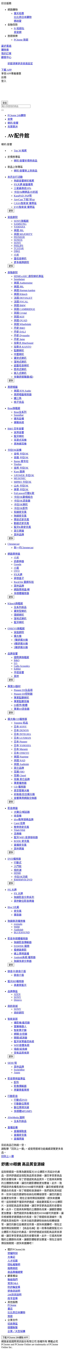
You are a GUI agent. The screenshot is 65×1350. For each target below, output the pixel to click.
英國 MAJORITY (23, 234)
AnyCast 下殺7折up (24, 199)
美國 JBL (19, 230)
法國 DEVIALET (23, 298)
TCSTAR (19, 248)
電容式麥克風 (21, 519)
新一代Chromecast (23, 547)
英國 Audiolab (21, 764)
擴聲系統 (19, 422)
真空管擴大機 (21, 790)
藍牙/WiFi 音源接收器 (26, 837)
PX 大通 (12, 889)
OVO (17, 571)
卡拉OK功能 (21, 876)
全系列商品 (20, 607)
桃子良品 (19, 402)
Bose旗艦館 (14, 408)
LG (15, 663)
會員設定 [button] (28, 63)
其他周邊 (19, 848)
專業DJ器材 (14, 686)
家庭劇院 (13, 217)
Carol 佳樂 (19, 823)
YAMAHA (19, 226)
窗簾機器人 (20, 1026)
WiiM (17, 926)
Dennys (18, 1000)
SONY (17, 242)
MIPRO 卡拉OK (22, 482)
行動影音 (13, 1096)
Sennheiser (19, 279)
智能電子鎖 (20, 1030)
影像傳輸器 (20, 1086)
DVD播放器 (14, 858)
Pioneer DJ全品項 (23, 690)
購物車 (5, 49)
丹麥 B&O (19, 328)
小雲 (16, 568)
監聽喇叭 (19, 350)
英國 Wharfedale (22, 324)
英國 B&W (20, 305)
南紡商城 (13, 1006)
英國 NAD (19, 760)
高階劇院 (13, 272)
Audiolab (18, 929)
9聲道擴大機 (21, 643)
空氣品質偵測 (21, 1052)
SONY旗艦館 (21, 221)
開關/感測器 (20, 1037)
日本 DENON (21, 730)
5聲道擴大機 (21, 647)
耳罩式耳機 (20, 440)
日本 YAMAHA (22, 745)
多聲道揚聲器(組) (23, 376)
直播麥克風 (20, 845)
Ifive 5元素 (13, 907)
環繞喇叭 (19, 614)
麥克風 (17, 911)
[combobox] (32, 106)
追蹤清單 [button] (13, 63)
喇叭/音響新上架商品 (25, 170)
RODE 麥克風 (21, 841)
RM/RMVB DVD (23, 879)
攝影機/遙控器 (22, 1022)
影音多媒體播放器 (18, 938)
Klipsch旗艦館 (15, 603)
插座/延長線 (20, 1049)
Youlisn (17, 464)
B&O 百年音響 (16, 428)
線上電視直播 (21, 953)
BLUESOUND (22, 932)
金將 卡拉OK (21, 468)
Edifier (17, 668)
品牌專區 (13, 991)
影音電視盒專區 (16, 1078)
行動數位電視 (21, 1103)
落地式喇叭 (20, 361)
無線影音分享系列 (24, 897)
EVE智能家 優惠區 (24, 207)
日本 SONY (20, 726)
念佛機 (17, 833)
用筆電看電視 (21, 1090)
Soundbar (19, 415)
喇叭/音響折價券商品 (25, 160)
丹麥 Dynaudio (22, 335)
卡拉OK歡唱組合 (23, 497)
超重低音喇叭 (21, 365)
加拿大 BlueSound (23, 343)
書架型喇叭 (20, 611)
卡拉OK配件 (21, 508)
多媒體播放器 (21, 593)
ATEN (17, 994)
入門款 (17, 866)
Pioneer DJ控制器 (23, 694)
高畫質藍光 (20, 985)
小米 (16, 254)
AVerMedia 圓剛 (16, 1117)
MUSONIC (20, 478)
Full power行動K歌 (24, 493)
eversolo (18, 924)
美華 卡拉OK (21, 489)
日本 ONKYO (21, 753)
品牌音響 (13, 653)
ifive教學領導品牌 (23, 819)
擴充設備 (19, 418)
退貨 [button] (20, 63)
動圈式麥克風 (21, 523)
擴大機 (17, 636)
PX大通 (18, 574)
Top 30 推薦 (20, 150)
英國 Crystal (20, 313)
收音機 (17, 815)
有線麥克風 (20, 512)
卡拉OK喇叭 (21, 504)
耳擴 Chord (20, 775)
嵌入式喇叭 (20, 373)
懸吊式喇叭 (20, 369)
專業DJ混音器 (21, 709)
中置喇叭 (19, 354)
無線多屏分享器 (23, 961)
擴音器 (17, 914)
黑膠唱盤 (13, 387)
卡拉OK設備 (14, 450)
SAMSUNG (20, 224)
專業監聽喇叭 (21, 697)
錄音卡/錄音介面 (17, 971)
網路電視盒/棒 (22, 589)
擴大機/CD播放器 (17, 719)
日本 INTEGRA (22, 734)
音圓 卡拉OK (21, 457)
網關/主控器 (20, 1034)
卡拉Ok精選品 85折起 (26, 192)
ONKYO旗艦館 (16, 628)
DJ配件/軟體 (20, 705)
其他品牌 (19, 534)
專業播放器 (20, 783)
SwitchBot (19, 1069)
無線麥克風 (20, 515)
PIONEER (19, 237)
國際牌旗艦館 (21, 657)
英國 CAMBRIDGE (24, 309)
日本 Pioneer (20, 741)
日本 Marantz (21, 749)
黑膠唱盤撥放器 (23, 394)
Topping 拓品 (21, 723)
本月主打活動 (15, 177)
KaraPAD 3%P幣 (23, 195)
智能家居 (13, 1019)
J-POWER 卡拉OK (24, 475)
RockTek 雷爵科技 (24, 582)
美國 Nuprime (21, 756)
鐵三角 (17, 398)
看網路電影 (20, 950)
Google (17, 564)
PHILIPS (18, 245)
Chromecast (13, 544)
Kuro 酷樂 (19, 471)
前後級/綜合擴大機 (24, 794)
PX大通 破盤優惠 (23, 184)
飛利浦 (17, 870)
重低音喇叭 (20, 258)
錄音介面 (19, 975)
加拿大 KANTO (22, 346)
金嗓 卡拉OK (21, 453)
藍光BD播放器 (16, 981)
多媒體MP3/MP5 (23, 1111)
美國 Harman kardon (24, 290)
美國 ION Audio (22, 390)
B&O (16, 660)
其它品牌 (19, 768)
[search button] (2, 110)
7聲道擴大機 (21, 640)
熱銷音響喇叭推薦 (24, 180)
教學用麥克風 (21, 827)
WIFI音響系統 (21, 1045)
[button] (32, 21)
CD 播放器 (20, 786)
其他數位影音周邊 (24, 901)
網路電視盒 (14, 554)
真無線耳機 (20, 443)
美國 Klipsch (20, 294)
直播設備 (13, 1127)
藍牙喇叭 (19, 436)
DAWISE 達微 (21, 946)
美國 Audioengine (23, 282)
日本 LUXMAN (22, 738)
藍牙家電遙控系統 (24, 1041)
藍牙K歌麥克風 (22, 527)
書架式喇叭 (20, 358)
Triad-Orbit (19, 830)
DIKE (17, 251)
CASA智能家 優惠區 (25, 203)
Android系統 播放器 (24, 957)
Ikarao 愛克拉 (21, 461)
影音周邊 (13, 808)
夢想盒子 (19, 578)
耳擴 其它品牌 (22, 779)
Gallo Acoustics (22, 666)
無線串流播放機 (16, 921)
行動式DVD (20, 1100)
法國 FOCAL (21, 301)
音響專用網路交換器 (25, 798)
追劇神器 (19, 561)
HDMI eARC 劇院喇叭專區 (29, 276)
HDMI (17, 873)
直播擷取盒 (20, 1131)
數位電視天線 (21, 1107)
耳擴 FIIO (19, 771)
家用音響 (19, 432)
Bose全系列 (20, 412)
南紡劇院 (19, 1012)
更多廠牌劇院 (21, 262)
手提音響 (19, 672)
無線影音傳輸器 (23, 942)
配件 (16, 1082)
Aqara (17, 1072)
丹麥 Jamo (19, 339)
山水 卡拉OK (21, 485)
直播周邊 (19, 1138)
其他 (16, 676)
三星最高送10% (22, 188)
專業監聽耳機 (21, 701)
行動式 (17, 862)
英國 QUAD (20, 320)
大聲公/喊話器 (22, 812)
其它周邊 (19, 530)
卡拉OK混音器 (22, 500)
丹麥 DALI (20, 331)
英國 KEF (19, 316)
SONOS (18, 240)
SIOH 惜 (12, 1063)
